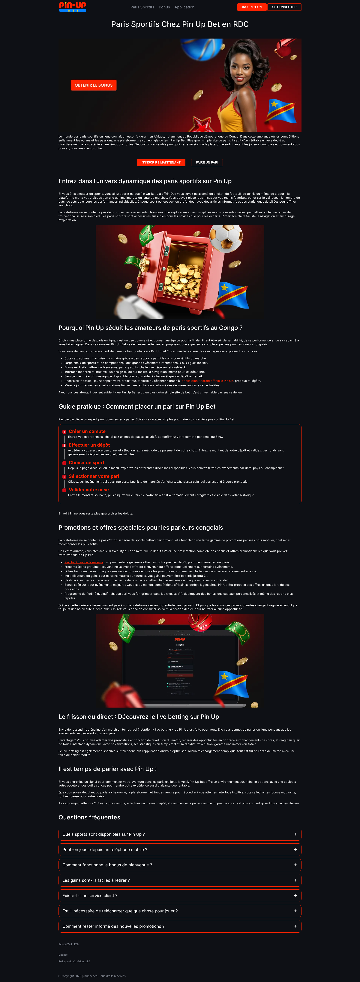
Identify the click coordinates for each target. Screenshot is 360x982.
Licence (63, 954)
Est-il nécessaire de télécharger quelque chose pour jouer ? (120, 910)
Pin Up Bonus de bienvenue (83, 562)
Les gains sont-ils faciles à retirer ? (96, 880)
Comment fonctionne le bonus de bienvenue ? (107, 864)
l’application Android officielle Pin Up (207, 381)
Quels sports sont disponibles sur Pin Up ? (103, 834)
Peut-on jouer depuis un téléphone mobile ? (104, 849)
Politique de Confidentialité (74, 961)
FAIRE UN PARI (207, 162)
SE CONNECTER (284, 7)
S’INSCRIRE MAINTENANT (161, 162)
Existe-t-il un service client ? (89, 895)
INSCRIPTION (252, 7)
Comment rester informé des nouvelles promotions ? (113, 926)
